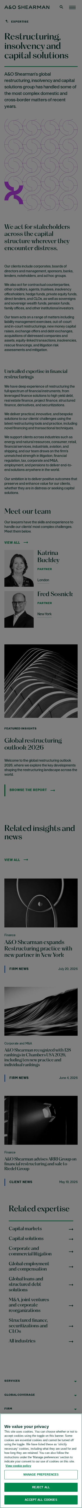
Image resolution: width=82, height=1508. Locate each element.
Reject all (41, 1487)
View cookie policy (18, 1465)
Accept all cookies (41, 1499)
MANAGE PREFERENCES (41, 1474)
